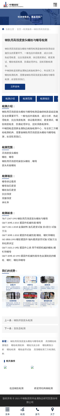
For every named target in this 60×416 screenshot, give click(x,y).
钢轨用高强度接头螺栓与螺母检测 (26, 341)
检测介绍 (10, 99)
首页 (19, 29)
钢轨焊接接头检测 (23, 320)
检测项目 (45, 99)
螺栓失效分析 (33, 345)
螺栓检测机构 (17, 345)
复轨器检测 (20, 328)
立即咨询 (15, 87)
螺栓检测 (11, 350)
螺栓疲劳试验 (24, 350)
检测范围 (27, 99)
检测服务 (27, 29)
